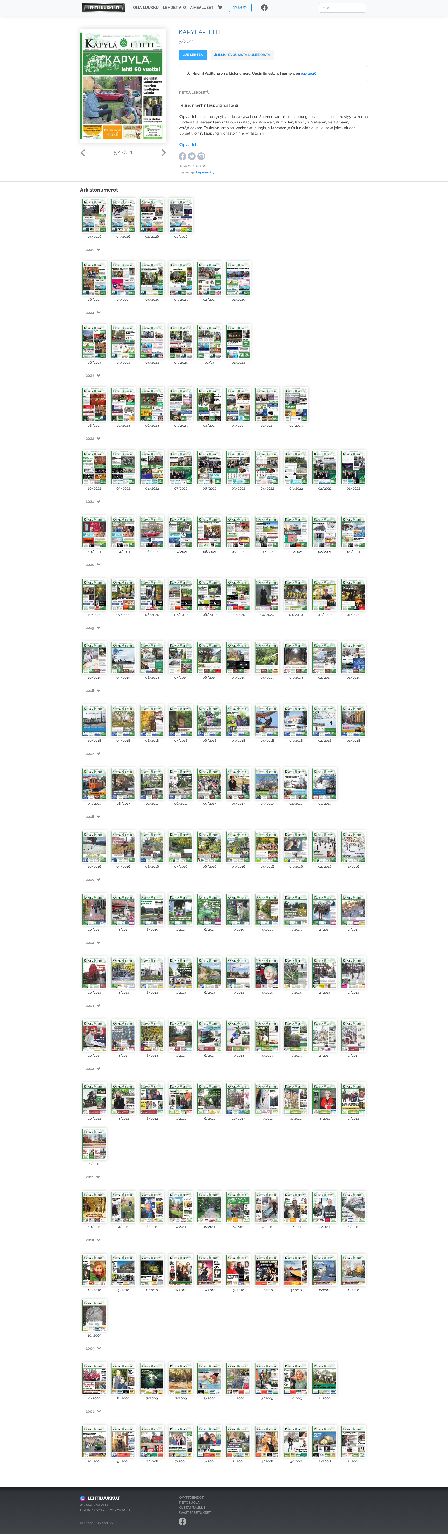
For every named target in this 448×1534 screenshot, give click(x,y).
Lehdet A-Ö (174, 7)
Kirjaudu (240, 7)
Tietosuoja (189, 1502)
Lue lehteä (193, 55)
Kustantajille (192, 1507)
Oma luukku (146, 7)
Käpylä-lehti (189, 144)
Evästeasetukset (195, 1513)
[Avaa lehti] (94, 215)
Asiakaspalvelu (94, 1505)
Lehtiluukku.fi (105, 1498)
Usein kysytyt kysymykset (105, 1510)
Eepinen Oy (205, 172)
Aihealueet (201, 7)
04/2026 (309, 73)
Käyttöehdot (191, 1498)
